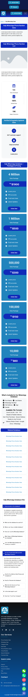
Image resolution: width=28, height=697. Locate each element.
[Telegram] (13, 630)
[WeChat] (24, 671)
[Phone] (24, 675)
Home (2, 21)
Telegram (15, 7)
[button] (14, 436)
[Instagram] (9, 630)
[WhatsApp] (6, 630)
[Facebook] (2, 630)
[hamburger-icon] (25, 13)
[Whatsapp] (24, 689)
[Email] (24, 680)
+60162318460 (14, 2)
